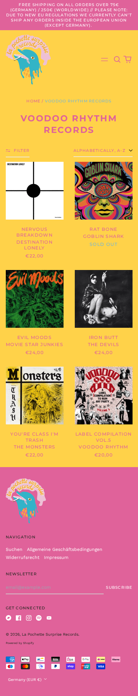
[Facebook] (19, 618)
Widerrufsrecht (22, 557)
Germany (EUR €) (25, 679)
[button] (117, 60)
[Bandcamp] (9, 618)
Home (33, 101)
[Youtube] (49, 618)
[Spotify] (39, 618)
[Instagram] (29, 618)
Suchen (14, 549)
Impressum (56, 557)
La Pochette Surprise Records (50, 634)
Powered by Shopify (20, 643)
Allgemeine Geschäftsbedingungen (64, 549)
